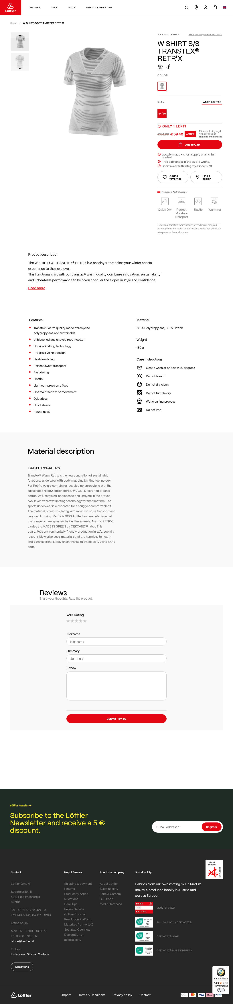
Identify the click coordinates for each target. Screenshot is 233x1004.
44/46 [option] (162, 113)
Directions (22, 966)
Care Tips (70, 904)
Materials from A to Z (78, 924)
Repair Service (74, 909)
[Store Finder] (196, 7)
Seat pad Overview (77, 929)
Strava (31, 954)
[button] (20, 35)
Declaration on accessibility (74, 937)
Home (13, 23)
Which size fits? (212, 102)
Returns (69, 888)
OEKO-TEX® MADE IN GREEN (174, 950)
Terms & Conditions (92, 995)
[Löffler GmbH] (10, 7)
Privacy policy (122, 995)
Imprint (66, 995)
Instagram (18, 954)
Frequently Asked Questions (76, 896)
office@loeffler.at (22, 941)
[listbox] (189, 86)
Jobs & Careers (110, 893)
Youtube (43, 954)
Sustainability (109, 888)
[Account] (206, 7)
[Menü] (227, 968)
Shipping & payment (78, 883)
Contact (145, 995)
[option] (162, 86)
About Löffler (109, 883)
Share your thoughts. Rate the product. (205, 34)
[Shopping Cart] (215, 7)
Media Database (111, 904)
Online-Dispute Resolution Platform (78, 917)
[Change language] (225, 7)
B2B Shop (106, 899)
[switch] (221, 990)
